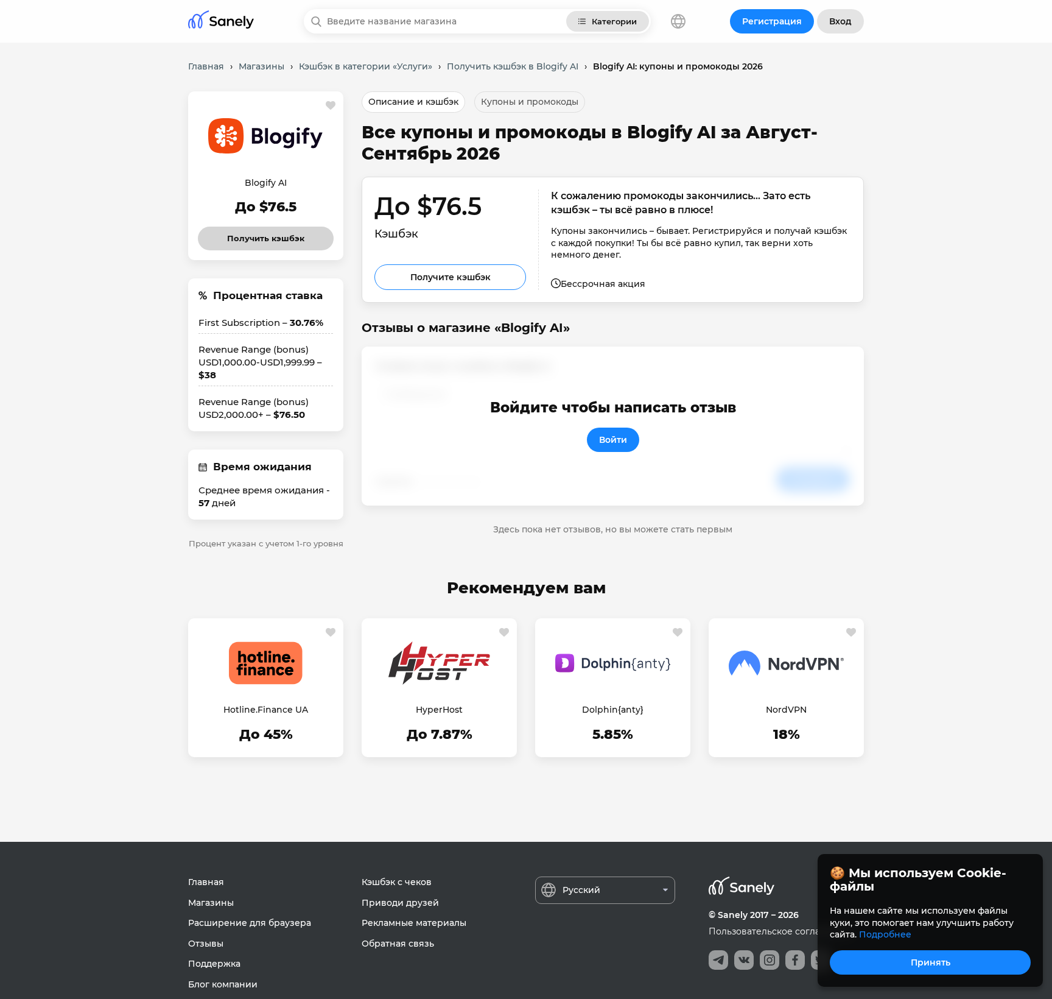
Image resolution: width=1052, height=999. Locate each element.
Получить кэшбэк (266, 235)
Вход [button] (840, 21)
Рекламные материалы (414, 922)
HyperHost (439, 709)
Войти (613, 439)
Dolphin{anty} (612, 709)
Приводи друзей (400, 902)
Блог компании (223, 984)
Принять (930, 962)
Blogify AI (266, 182)
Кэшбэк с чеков (397, 882)
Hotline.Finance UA (265, 709)
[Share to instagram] (769, 960)
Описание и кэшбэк (413, 101)
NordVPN (786, 709)
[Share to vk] (744, 960)
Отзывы (205, 943)
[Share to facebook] (795, 960)
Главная (206, 882)
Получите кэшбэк (450, 277)
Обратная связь (398, 943)
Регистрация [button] (772, 21)
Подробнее (885, 934)
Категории (614, 21)
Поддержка (214, 963)
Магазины (211, 902)
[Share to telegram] (718, 960)
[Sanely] (221, 21)
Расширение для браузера (249, 922)
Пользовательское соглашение (779, 931)
